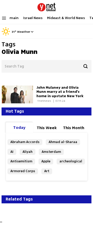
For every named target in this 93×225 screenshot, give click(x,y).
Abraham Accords (25, 141)
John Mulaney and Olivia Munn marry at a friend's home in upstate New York (59, 92)
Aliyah (27, 151)
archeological (70, 161)
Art (46, 171)
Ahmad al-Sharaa (63, 141)
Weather (23, 32)
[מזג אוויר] (6, 34)
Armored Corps (22, 171)
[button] (32, 31)
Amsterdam (51, 151)
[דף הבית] (46, 6)
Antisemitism (21, 161)
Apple (45, 161)
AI (11, 151)
